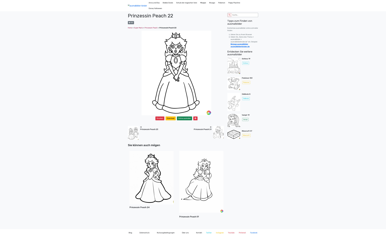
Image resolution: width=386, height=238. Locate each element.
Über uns (185, 233)
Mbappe (203, 3)
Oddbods (246, 98)
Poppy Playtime (234, 3)
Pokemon (221, 3)
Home (130, 28)
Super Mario (138, 28)
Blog (130, 233)
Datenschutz (144, 233)
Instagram (220, 233)
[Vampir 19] (233, 121)
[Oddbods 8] (233, 102)
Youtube (231, 233)
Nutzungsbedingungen (166, 233)
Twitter (209, 233)
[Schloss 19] (233, 66)
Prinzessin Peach (151, 28)
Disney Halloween (155, 8)
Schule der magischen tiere (186, 3)
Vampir (245, 119)
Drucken (160, 118)
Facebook (253, 233)
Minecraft (246, 135)
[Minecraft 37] (233, 135)
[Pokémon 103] (233, 84)
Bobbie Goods (168, 3)
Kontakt (199, 233)
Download (170, 118)
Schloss (245, 63)
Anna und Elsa (154, 3)
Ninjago (212, 3)
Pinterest (242, 233)
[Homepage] (137, 6)
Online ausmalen (184, 118)
